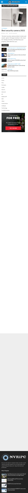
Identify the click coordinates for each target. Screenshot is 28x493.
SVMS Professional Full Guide (14, 483)
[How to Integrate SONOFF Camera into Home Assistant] (4, 490)
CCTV (3, 28)
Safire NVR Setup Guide (12, 70)
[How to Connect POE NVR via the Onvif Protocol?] (4, 60)
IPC (15, 58)
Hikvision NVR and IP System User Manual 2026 (15, 479)
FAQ (11, 48)
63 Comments (14, 33)
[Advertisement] (14, 392)
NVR (11, 69)
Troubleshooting (21, 48)
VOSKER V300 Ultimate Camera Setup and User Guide (16, 66)
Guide (8, 48)
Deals (5, 28)
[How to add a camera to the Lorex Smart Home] (4, 55)
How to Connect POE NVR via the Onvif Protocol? (16, 61)
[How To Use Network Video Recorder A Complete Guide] (4, 49)
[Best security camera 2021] (14, 17)
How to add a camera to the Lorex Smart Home (16, 55)
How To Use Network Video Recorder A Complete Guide (16, 50)
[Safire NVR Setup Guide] (4, 70)
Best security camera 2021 (13, 30)
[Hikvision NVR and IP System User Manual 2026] (4, 480)
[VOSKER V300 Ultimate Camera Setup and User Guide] (4, 65)
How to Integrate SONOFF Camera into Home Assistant (16, 489)
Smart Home (17, 64)
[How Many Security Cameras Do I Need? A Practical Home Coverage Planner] (4, 475)
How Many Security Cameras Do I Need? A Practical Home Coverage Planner (16, 474)
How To (14, 48)
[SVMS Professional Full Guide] (4, 485)
